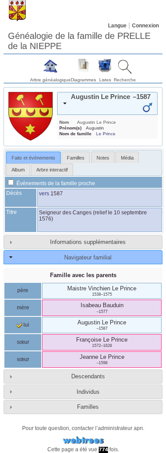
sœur (23, 342)
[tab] (107, 103)
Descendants (88, 376)
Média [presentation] (127, 157)
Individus (88, 391)
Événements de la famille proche (55, 183)
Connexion (145, 26)
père (22, 290)
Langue (117, 26)
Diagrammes (83, 79)
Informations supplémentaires (88, 242)
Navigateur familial (88, 257)
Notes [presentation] (103, 157)
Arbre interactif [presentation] (52, 169)
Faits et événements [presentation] (33, 157)
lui (25, 325)
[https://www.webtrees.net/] (83, 440)
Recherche (125, 79)
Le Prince (106, 133)
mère (23, 308)
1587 (56, 193)
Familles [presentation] (76, 157)
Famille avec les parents (83, 275)
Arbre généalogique (50, 79)
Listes (105, 79)
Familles (88, 407)
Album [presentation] (18, 169)
